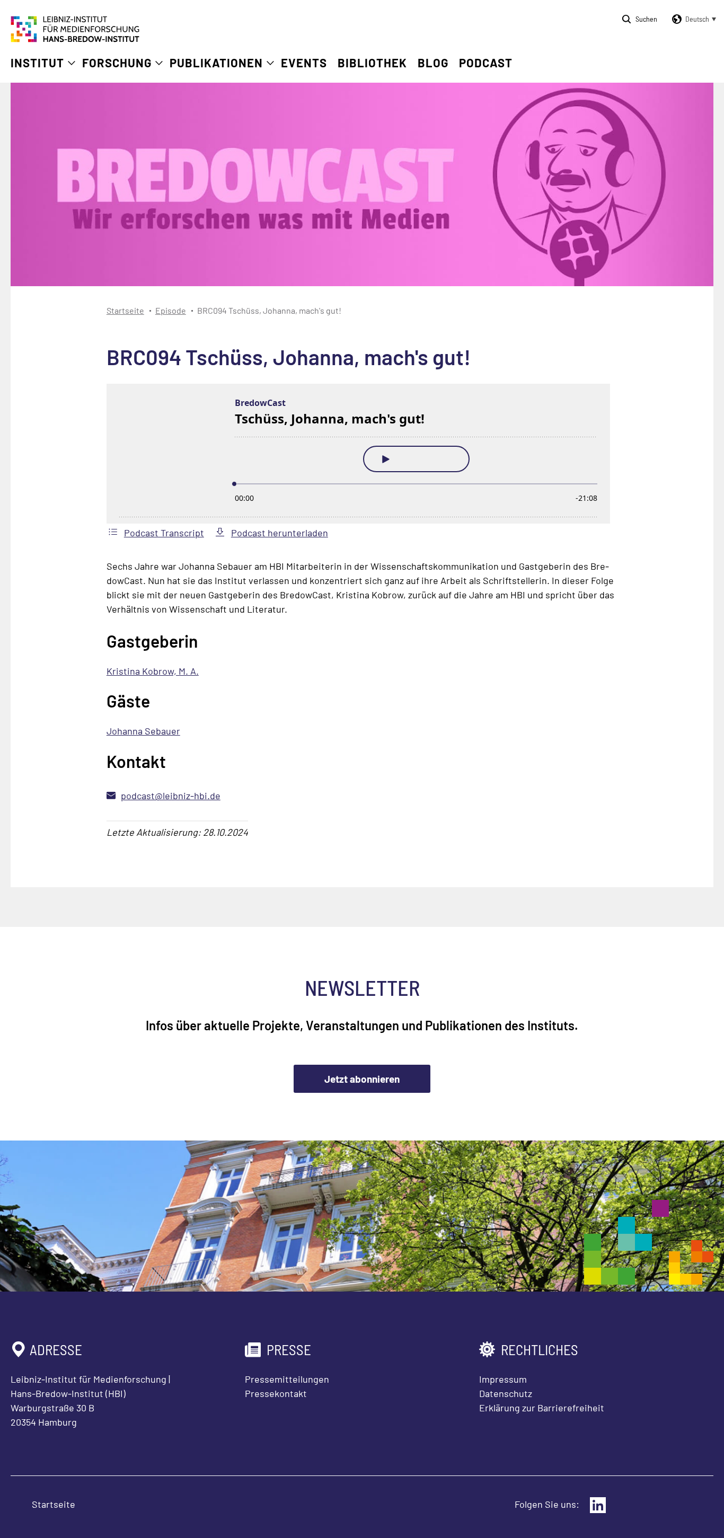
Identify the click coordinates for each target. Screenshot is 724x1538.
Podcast (486, 62)
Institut (37, 62)
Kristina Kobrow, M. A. (153, 671)
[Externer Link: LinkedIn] (598, 1505)
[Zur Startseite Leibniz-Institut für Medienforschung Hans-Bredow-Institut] (75, 39)
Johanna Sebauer (143, 731)
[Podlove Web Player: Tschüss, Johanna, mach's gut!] (362, 454)
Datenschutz (505, 1393)
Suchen (646, 18)
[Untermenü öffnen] (71, 63)
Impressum (503, 1379)
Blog (433, 62)
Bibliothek (372, 62)
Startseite (125, 310)
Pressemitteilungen (287, 1379)
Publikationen (216, 62)
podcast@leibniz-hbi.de (170, 795)
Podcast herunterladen (279, 532)
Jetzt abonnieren (362, 1079)
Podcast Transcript (164, 532)
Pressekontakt (276, 1393)
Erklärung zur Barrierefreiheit (541, 1407)
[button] (692, 19)
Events (304, 62)
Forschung (117, 62)
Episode (170, 310)
